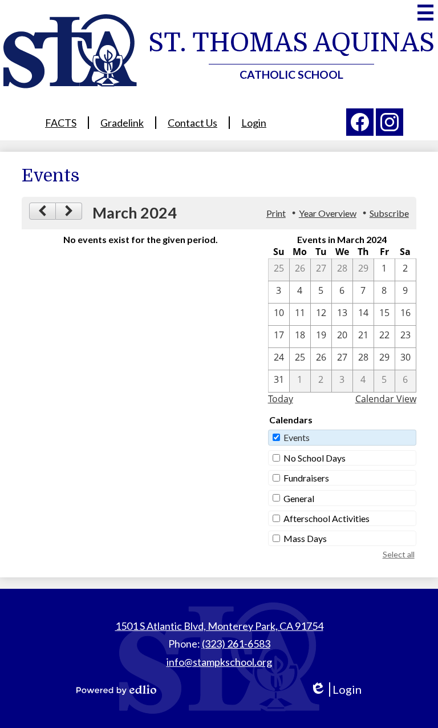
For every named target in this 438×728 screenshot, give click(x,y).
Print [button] (276, 213)
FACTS (60, 122)
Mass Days (305, 538)
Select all (399, 554)
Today (280, 399)
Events (296, 437)
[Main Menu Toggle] (425, 12)
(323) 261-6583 (236, 643)
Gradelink (122, 122)
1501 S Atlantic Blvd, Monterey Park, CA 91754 (219, 626)
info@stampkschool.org (219, 662)
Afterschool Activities (326, 518)
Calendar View (385, 399)
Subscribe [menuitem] (389, 213)
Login (253, 122)
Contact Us (192, 122)
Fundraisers (306, 477)
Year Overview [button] (327, 213)
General (298, 498)
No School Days (314, 457)
